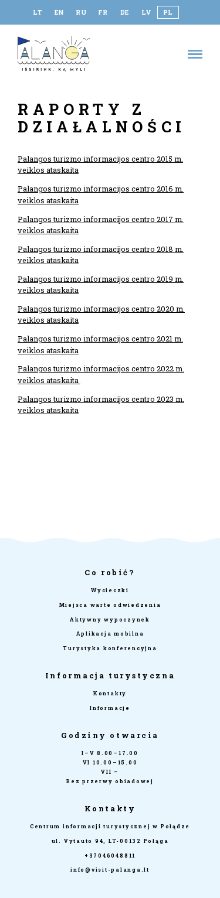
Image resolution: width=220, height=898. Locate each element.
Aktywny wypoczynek (110, 619)
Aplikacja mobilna (110, 633)
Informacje (110, 708)
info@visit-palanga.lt (110, 869)
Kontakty (110, 693)
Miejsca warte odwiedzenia (110, 605)
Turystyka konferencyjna (110, 648)
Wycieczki (110, 590)
